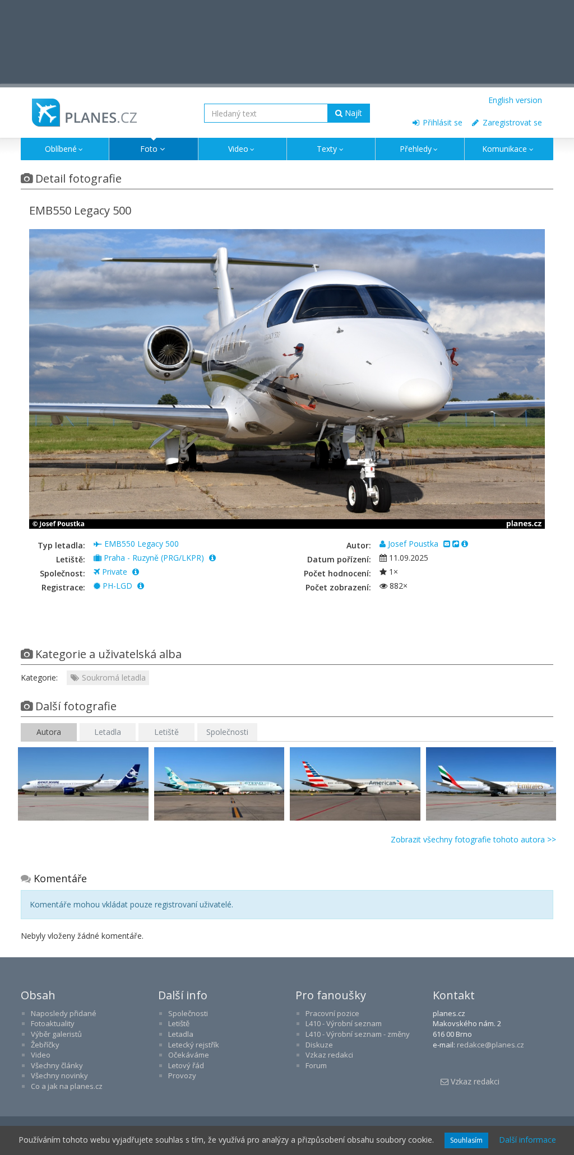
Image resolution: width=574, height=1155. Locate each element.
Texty (327, 148)
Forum (316, 1065)
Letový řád (186, 1065)
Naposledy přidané (63, 1013)
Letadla (107, 731)
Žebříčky (45, 1045)
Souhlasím (466, 1140)
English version (515, 100)
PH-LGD (117, 585)
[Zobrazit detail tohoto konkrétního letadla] (140, 585)
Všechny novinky (59, 1075)
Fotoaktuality (53, 1023)
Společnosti (227, 731)
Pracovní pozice (332, 1013)
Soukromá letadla (113, 677)
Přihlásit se (441, 122)
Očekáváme (188, 1055)
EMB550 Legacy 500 (140, 543)
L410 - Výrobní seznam (343, 1023)
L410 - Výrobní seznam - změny (357, 1034)
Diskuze (319, 1045)
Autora (48, 731)
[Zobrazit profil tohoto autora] (464, 543)
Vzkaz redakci (329, 1055)
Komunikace (504, 148)
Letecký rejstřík (193, 1045)
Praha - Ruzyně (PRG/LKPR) (153, 557)
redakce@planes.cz (490, 1045)
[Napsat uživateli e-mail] (446, 543)
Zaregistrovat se (511, 122)
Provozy (182, 1075)
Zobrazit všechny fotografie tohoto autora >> (473, 839)
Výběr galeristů (56, 1034)
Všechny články (57, 1065)
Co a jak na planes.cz (67, 1086)
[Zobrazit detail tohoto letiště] (212, 557)
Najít (352, 113)
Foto (149, 148)
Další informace (527, 1139)
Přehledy (416, 148)
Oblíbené (61, 148)
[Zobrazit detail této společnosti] (135, 571)
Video (238, 148)
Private (114, 571)
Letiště (166, 731)
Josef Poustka (413, 543)
